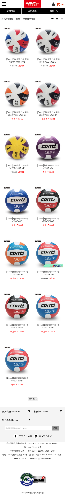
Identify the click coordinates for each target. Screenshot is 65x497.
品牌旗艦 (32, 10)
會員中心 (54, 10)
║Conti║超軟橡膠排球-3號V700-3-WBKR (48, 219)
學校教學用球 (29, 19)
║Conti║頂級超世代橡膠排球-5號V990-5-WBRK (48, 113)
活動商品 (10, 10)
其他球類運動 (7, 19)
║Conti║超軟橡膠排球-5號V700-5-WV (48, 166)
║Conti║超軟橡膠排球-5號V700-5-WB (17, 219)
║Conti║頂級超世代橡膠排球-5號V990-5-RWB (17, 60)
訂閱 (55, 428)
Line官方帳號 (45, 436)
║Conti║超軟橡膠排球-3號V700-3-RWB (48, 273)
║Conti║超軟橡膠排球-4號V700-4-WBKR (17, 326)
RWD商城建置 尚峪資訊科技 (32, 493)
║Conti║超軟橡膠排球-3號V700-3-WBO (17, 273)
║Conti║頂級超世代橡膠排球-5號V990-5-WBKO (17, 113)
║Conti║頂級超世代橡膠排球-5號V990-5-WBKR (48, 60)
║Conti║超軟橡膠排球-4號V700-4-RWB (48, 326)
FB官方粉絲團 (25, 436)
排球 (18, 19)
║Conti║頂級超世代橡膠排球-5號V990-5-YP (17, 166)
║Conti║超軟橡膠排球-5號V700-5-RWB (17, 379)
